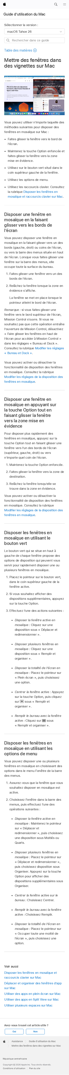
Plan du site (34, 1068)
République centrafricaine (15, 1058)
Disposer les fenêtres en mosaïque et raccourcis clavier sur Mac (30, 975)
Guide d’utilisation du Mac (24, 14)
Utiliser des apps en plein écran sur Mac (32, 994)
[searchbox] (34, 40)
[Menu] (64, 4)
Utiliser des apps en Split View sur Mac (31, 999)
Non (35, 1031)
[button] (55, 4)
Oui (14, 1031)
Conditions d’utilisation (14, 1068)
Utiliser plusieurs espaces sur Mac (28, 1005)
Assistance (17, 1041)
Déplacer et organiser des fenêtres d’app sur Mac (32, 985)
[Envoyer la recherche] (8, 40)
